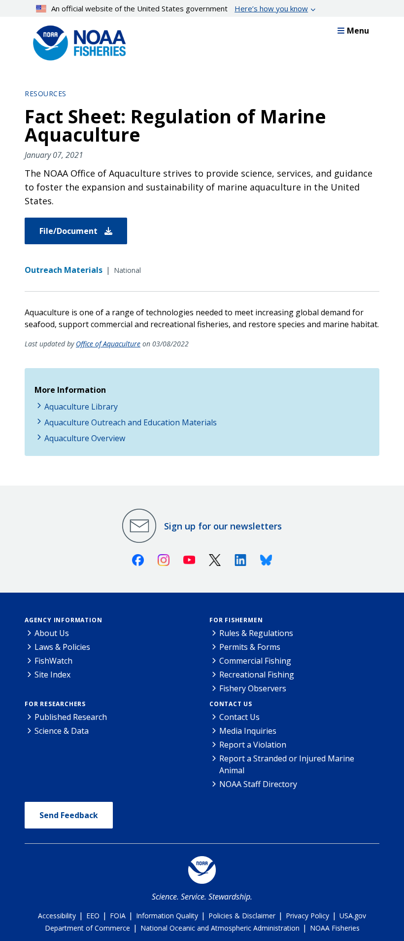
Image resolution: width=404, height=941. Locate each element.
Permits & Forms (249, 646)
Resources (46, 93)
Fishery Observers (252, 688)
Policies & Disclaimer (241, 915)
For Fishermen (236, 620)
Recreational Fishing (256, 674)
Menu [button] (358, 30)
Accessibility (57, 915)
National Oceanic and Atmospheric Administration (220, 928)
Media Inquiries (247, 730)
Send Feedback (68, 815)
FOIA (118, 915)
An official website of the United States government (179, 8)
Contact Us (230, 704)
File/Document (69, 231)
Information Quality (167, 915)
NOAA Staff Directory (258, 784)
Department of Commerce (87, 928)
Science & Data (61, 730)
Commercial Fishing (255, 660)
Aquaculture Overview (84, 438)
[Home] (76, 40)
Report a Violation (252, 744)
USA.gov (352, 915)
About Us (51, 633)
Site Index (52, 674)
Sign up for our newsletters (223, 526)
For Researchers (55, 704)
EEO (93, 915)
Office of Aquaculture (108, 343)
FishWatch (53, 660)
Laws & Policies (62, 646)
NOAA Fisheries (335, 928)
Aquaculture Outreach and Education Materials (130, 422)
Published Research (70, 717)
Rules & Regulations (256, 633)
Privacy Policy (307, 915)
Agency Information (63, 620)
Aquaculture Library (81, 406)
